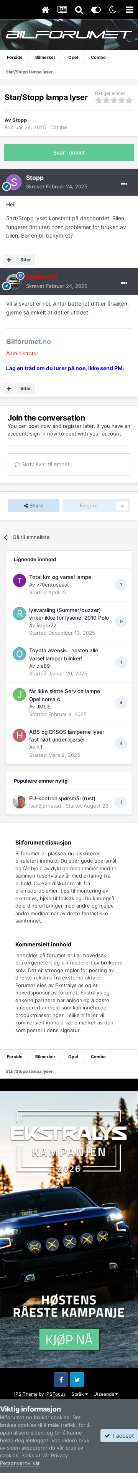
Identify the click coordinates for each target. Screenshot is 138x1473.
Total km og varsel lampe (60, 577)
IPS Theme (26, 1394)
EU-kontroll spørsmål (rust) (62, 798)
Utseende (104, 1394)
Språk (78, 1394)
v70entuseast (52, 585)
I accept (122, 1435)
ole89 (43, 666)
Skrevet (56, 186)
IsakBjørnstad (45, 806)
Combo (58, 127)
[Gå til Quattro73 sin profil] (13, 281)
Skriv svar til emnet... (47, 464)
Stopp (19, 120)
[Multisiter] (9, 259)
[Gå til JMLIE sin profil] (19, 694)
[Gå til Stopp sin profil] (13, 182)
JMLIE (43, 706)
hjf (39, 747)
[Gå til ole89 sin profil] (19, 653)
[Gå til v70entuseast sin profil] (19, 580)
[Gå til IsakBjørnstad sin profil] (19, 801)
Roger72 (46, 625)
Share (35, 505)
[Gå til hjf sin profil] (19, 735)
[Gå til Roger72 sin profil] (19, 613)
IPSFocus (55, 1394)
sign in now (44, 434)
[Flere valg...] (124, 184)
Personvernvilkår (20, 1463)
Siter (25, 260)
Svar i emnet (69, 152)
